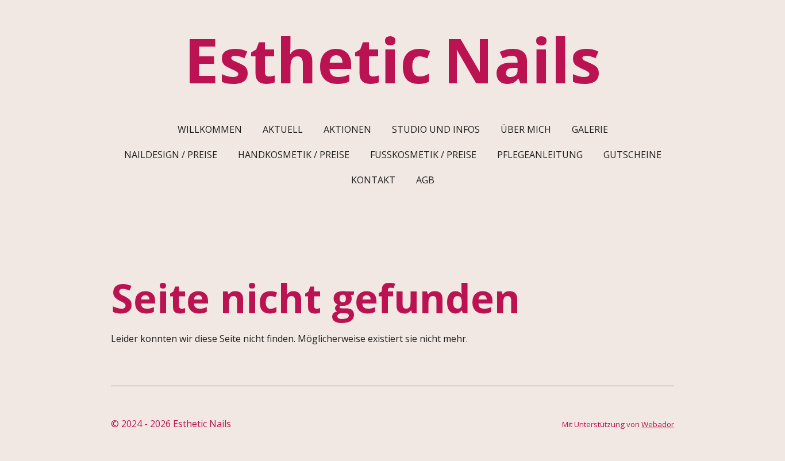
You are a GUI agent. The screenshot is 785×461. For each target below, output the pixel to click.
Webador (657, 424)
